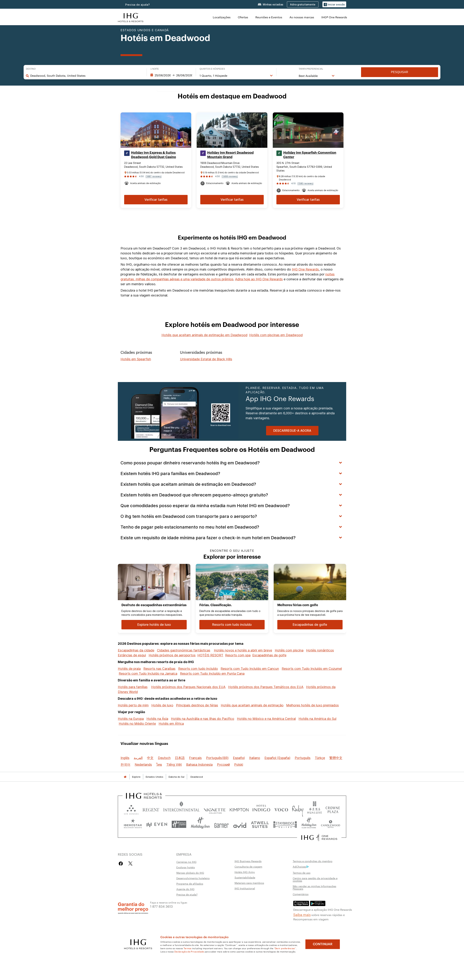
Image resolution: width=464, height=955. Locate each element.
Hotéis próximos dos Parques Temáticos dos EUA (265, 687)
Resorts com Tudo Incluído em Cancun (250, 669)
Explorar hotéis (185, 867)
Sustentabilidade (245, 877)
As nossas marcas (301, 17)
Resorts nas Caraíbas (159, 669)
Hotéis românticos (320, 650)
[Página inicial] (125, 777)
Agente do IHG (185, 889)
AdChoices (299, 866)
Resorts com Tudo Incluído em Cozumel (312, 669)
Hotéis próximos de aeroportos (172, 655)
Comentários (300, 894)
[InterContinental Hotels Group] (130, 17)
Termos (188, 948)
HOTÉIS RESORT (210, 655)
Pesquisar (399, 72)
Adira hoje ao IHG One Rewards (259, 279)
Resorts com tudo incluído (198, 669)
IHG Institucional (245, 888)
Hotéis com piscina (289, 650)
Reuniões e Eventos (268, 17)
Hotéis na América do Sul (317, 719)
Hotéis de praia (129, 669)
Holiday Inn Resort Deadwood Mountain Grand (230, 155)
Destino (31, 69)
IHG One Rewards (305, 269)
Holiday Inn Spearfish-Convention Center (309, 155)
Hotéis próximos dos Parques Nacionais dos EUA (188, 687)
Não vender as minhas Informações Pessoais (314, 887)
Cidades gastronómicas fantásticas (183, 650)
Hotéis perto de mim (133, 705)
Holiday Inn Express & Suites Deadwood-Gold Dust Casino (153, 155)
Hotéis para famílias (133, 687)
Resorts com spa (237, 655)
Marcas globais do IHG (190, 872)
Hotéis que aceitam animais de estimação (252, 705)
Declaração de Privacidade (189, 951)
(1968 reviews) (230, 176)
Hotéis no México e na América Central (266, 719)
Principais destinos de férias (197, 705)
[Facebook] (121, 863)
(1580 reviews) (305, 183)
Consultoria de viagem (248, 866)
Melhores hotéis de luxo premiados (312, 705)
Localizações (222, 17)
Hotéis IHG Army (245, 872)
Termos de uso (301, 872)
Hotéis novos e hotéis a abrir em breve (243, 650)
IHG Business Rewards (248, 861)
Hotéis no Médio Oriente (137, 723)
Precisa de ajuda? (137, 4)
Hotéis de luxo (162, 705)
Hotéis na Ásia (157, 719)
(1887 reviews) (153, 176)
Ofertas (243, 17)
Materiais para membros (249, 883)
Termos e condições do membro (312, 861)
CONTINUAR (322, 944)
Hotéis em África (171, 723)
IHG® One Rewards (334, 17)
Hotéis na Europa (131, 719)
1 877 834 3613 (161, 906)
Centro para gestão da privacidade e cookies (315, 879)
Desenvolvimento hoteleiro (193, 878)
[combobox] (86, 75)
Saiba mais (302, 914)
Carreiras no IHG (186, 862)
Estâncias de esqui (132, 655)
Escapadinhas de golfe (269, 655)
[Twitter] (130, 863)
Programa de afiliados (189, 883)
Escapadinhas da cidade (136, 650)
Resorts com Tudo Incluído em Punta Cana (212, 673)
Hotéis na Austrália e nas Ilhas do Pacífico (202, 719)
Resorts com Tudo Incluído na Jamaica (148, 673)
